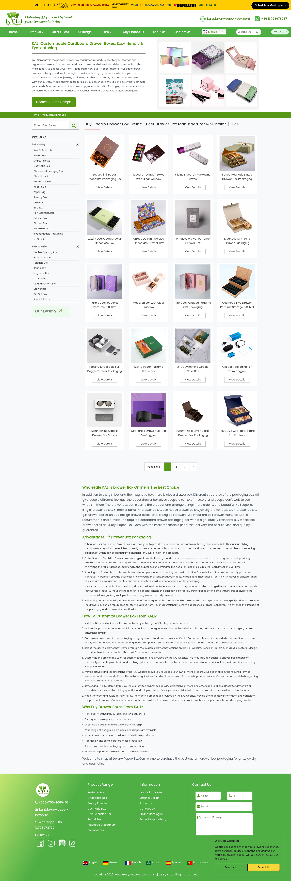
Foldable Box (41, 262)
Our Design (83, 32)
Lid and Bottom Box (45, 283)
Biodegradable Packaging (48, 233)
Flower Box (40, 202)
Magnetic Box (41, 273)
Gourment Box (42, 228)
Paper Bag (39, 192)
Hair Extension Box (44, 213)
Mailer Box (39, 278)
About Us (159, 32)
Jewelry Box (40, 197)
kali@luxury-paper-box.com (228, 18)
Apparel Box (40, 186)
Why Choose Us (133, 32)
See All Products (43, 150)
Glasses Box (40, 223)
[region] (247, 854)
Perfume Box (41, 155)
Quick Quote (60, 32)
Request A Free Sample (54, 102)
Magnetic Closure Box (102, 825)
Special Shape (42, 299)
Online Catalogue (151, 814)
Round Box (40, 268)
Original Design (149, 798)
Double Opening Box (45, 252)
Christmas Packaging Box (48, 171)
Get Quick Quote (151, 792)
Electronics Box (42, 181)
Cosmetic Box (42, 166)
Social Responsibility (153, 819)
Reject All (230, 867)
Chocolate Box (42, 176)
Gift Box (38, 207)
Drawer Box (40, 289)
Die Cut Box (40, 294)
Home (13, 32)
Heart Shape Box (43, 257)
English (212, 31)
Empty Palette (42, 160)
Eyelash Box (40, 218)
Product (36, 32)
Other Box (39, 239)
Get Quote (280, 31)
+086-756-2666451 (53, 802)
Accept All (263, 867)
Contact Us (182, 32)
